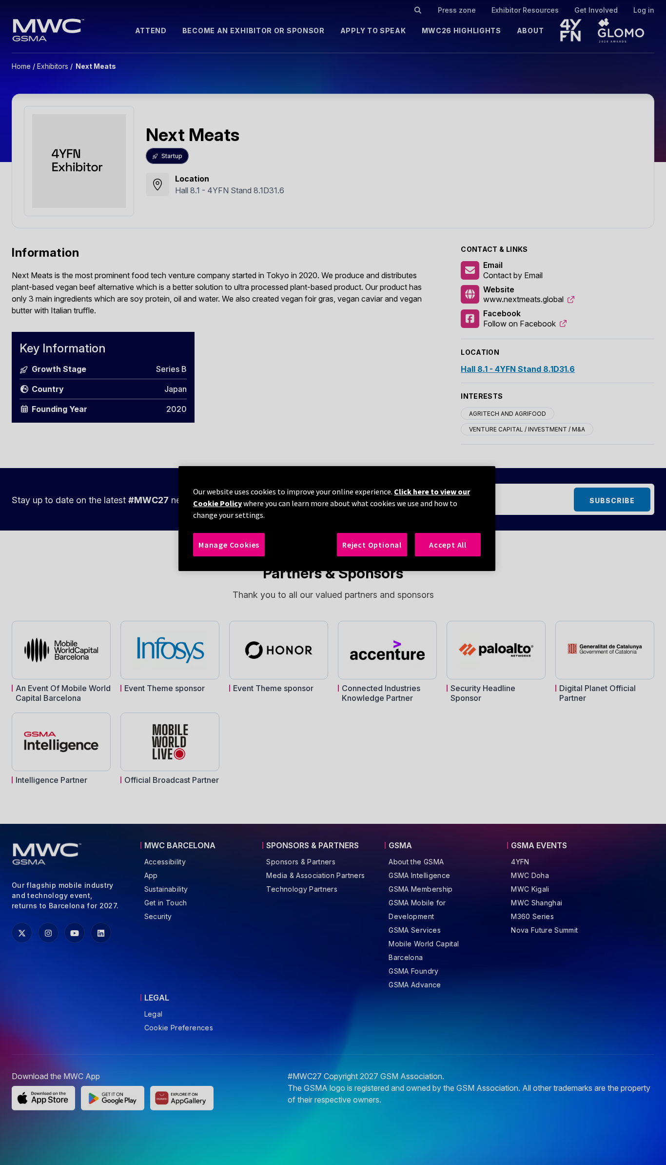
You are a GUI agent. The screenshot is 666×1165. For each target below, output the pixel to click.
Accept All (448, 545)
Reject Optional (372, 545)
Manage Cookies (228, 545)
